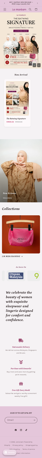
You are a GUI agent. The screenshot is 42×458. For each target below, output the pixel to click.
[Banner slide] (21, 40)
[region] (21, 104)
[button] (5, 9)
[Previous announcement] (4, 3)
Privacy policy (18, 445)
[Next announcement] (37, 3)
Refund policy (15, 449)
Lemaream (20, 442)
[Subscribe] (34, 420)
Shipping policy (32, 445)
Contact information (22, 453)
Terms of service (29, 449)
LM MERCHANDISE (11, 256)
